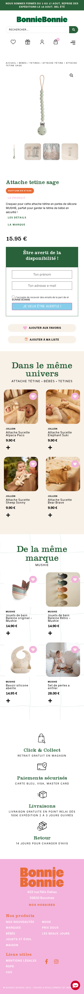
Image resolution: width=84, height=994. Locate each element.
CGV (9, 972)
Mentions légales (21, 960)
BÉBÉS (23, 63)
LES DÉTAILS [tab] (17, 217)
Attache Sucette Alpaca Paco (18, 434)
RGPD (10, 966)
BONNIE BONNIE (21, 299)
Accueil (11, 63)
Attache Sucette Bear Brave (60, 501)
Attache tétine (53, 63)
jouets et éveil (19, 939)
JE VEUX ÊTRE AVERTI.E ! (42, 306)
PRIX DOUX (50, 927)
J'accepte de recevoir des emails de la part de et (40, 298)
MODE (46, 921)
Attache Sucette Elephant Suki (60, 434)
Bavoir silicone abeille (17, 687)
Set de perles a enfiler (59, 687)
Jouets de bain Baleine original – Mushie (19, 618)
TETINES (34, 63)
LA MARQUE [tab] (16, 225)
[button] (72, 42)
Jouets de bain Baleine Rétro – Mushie (59, 618)
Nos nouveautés (20, 921)
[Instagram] (56, 961)
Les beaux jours (56, 933)
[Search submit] (73, 29)
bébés (10, 933)
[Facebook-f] (46, 961)
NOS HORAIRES (42, 905)
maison (12, 945)
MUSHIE (42, 565)
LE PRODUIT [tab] (17, 198)
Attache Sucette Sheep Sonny (18, 501)
